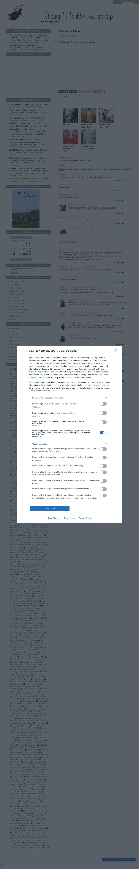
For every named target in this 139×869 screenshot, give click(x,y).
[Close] (116, 351)
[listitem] (69, 397)
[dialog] (69, 434)
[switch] (103, 404)
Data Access (69, 518)
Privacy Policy (85, 518)
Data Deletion (54, 518)
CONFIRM (50, 509)
